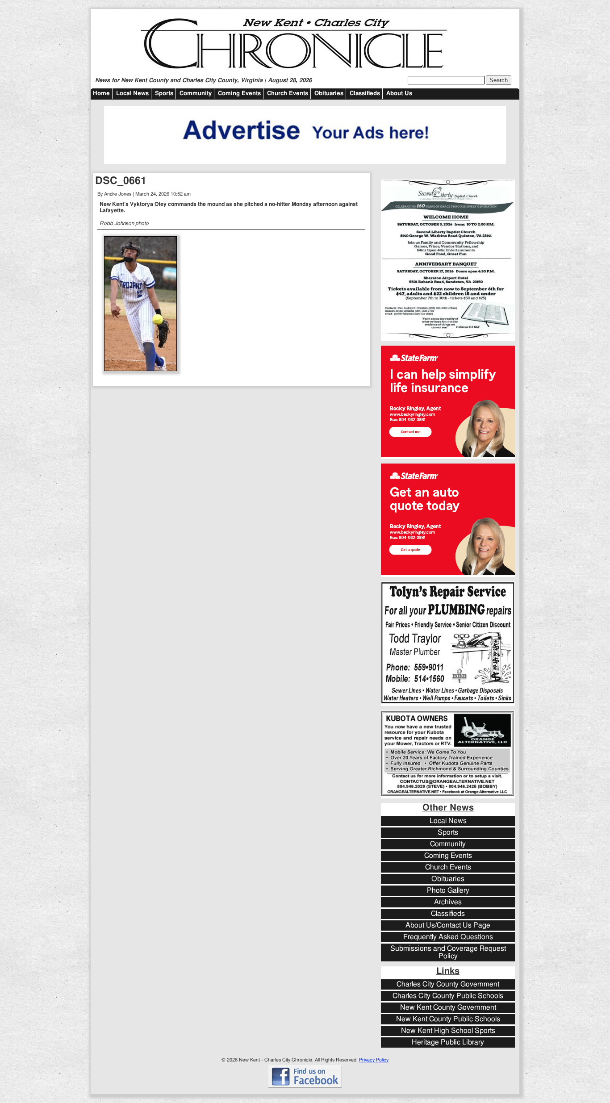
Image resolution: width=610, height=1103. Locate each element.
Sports (164, 93)
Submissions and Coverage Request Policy (448, 952)
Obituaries (328, 93)
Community (196, 93)
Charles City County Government (448, 984)
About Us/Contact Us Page (447, 925)
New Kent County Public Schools (448, 1019)
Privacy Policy (374, 1059)
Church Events (287, 93)
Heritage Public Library (448, 1042)
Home (101, 93)
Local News (132, 93)
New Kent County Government (448, 1007)
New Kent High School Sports (448, 1031)
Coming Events (239, 93)
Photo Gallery (448, 890)
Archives (448, 902)
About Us (399, 93)
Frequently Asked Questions (448, 937)
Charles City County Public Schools (448, 996)
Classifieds (365, 93)
